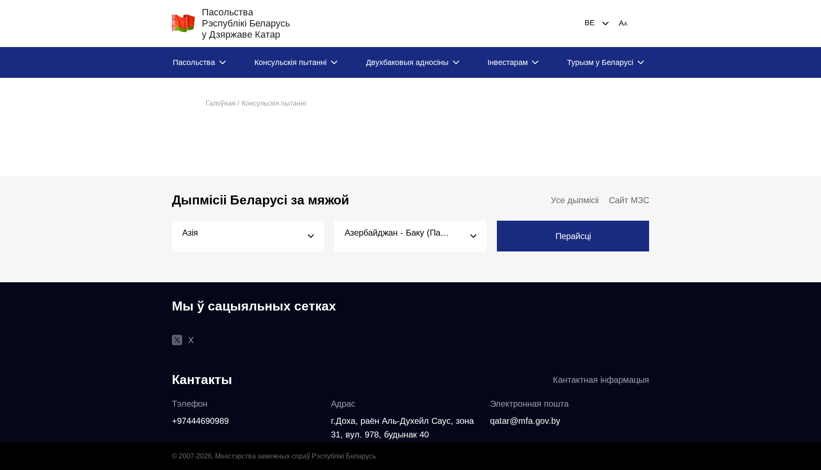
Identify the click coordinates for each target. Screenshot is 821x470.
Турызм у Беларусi (600, 62)
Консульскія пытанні (290, 62)
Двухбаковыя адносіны (407, 62)
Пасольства (194, 62)
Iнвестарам (507, 62)
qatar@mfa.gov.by (525, 421)
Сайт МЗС (629, 200)
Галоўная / (222, 103)
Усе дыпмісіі (575, 200)
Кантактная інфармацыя (601, 379)
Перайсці (573, 236)
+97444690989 (200, 421)
